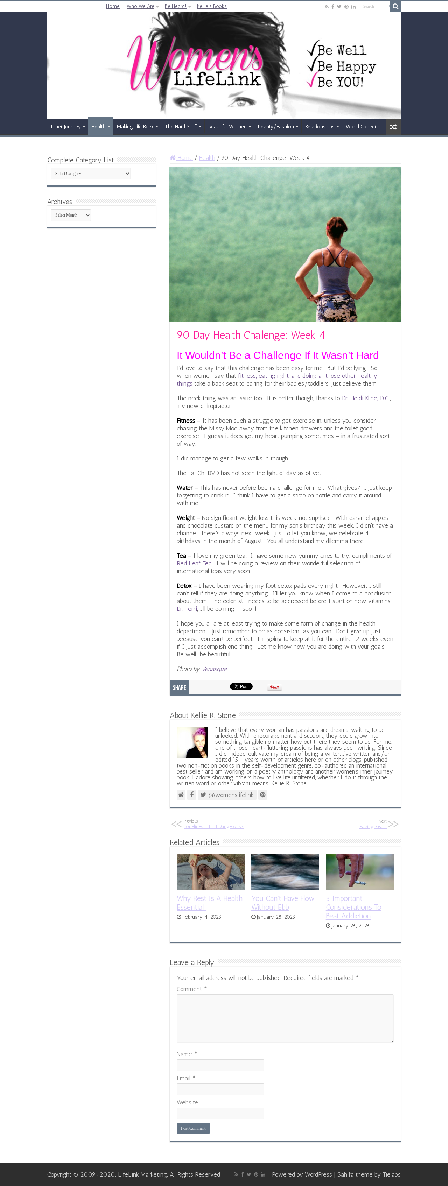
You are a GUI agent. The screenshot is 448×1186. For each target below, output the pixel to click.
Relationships (320, 126)
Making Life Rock (135, 126)
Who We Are (140, 6)
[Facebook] (333, 6)
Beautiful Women (227, 126)
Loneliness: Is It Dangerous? (214, 824)
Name (187, 1054)
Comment (192, 989)
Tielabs (392, 1174)
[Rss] (326, 6)
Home (113, 6)
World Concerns (364, 126)
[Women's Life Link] (224, 65)
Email (186, 1078)
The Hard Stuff (181, 126)
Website (187, 1102)
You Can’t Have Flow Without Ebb (283, 902)
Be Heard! (176, 6)
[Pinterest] (346, 6)
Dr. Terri (187, 609)
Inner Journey (66, 126)
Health (98, 126)
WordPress (318, 1174)
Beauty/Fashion (276, 126)
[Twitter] (339, 6)
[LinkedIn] (353, 6)
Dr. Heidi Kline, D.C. (366, 398)
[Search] (395, 6)
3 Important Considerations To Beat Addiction (354, 907)
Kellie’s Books (212, 6)
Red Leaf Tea (194, 563)
